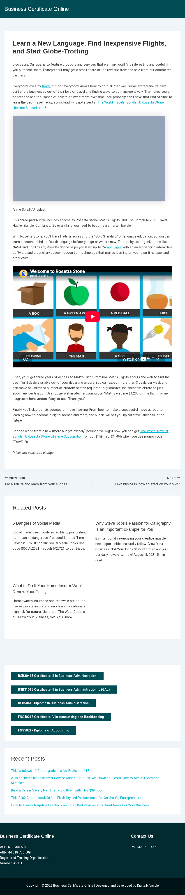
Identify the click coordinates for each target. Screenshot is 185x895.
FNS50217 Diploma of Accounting (43, 730)
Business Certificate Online (37, 9)
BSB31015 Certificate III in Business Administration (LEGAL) (64, 689)
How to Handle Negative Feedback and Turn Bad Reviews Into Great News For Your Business (80, 805)
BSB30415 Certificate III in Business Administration (57, 676)
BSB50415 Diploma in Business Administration (53, 703)
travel (46, 86)
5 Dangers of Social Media (36, 523)
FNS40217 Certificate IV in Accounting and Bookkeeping (61, 717)
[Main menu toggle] (175, 9)
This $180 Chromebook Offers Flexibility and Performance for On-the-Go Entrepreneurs (76, 798)
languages (114, 247)
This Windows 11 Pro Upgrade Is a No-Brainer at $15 (50, 771)
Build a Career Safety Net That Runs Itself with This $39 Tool (56, 790)
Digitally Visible (148, 885)
